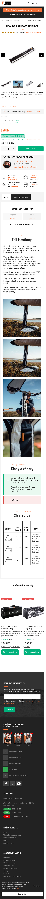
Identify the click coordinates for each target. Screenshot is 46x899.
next (42, 610)
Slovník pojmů (8, 843)
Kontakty (6, 857)
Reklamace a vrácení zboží (12, 876)
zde (18, 888)
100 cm (26, 646)
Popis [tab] (6, 197)
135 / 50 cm (15, 646)
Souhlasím (22, 894)
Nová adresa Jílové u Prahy (22, 14)
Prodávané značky (9, 838)
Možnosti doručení (33, 140)
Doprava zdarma (33, 176)
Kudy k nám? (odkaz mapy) (13, 798)
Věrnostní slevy (8, 866)
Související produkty (21, 197)
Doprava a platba (9, 860)
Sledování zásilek (9, 863)
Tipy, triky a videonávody (12, 835)
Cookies (6, 874)
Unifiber (22, 30)
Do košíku (31, 148)
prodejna (33, 184)
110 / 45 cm (6, 646)
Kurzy (5, 840)
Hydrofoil (32, 219)
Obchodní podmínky (10, 868)
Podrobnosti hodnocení (34, 32)
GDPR (5, 871)
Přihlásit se (9, 709)
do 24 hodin (33, 10)
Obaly (12, 219)
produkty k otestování (13, 178)
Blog (5, 832)
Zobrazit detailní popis (9, 106)
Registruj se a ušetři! (33, 112)
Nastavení (36, 886)
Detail (10, 652)
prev (2, 610)
